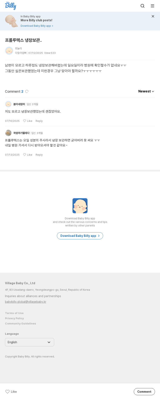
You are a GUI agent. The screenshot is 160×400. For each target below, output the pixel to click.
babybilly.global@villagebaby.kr (25, 301)
